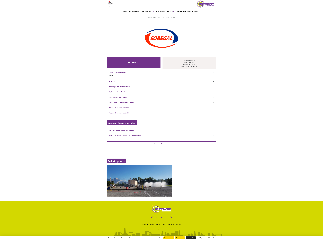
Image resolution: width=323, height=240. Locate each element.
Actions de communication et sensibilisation (125, 136)
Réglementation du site (117, 92)
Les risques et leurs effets (118, 97)
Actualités (179, 11)
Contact (145, 224)
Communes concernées (117, 73)
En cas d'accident (147, 11)
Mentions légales (155, 224)
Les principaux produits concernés (121, 102)
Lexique (178, 224)
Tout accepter (168, 238)
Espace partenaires (192, 11)
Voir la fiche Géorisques (161, 144)
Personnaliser (190, 238)
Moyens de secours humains (119, 108)
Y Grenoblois (165, 17)
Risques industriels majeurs (131, 11)
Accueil (149, 17)
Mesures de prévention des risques (121, 130)
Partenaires (170, 224)
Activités (112, 81)
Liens (163, 224)
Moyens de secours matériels (119, 113)
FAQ (184, 11)
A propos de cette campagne (164, 11)
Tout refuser (180, 238)
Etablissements (156, 17)
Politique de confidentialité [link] (206, 238)
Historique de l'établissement (119, 86)
